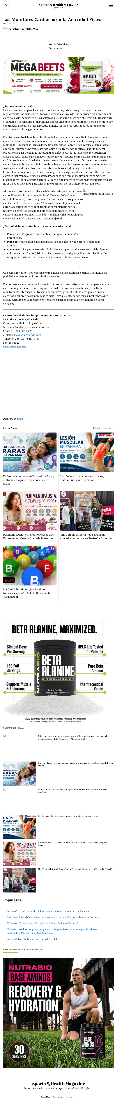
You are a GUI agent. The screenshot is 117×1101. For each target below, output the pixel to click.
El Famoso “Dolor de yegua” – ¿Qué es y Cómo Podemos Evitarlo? (42, 923)
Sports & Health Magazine (58, 4)
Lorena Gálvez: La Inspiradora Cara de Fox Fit (32, 939)
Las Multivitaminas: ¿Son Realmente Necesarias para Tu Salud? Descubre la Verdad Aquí (26, 592)
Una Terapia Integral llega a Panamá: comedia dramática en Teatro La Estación (86, 536)
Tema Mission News (49, 1097)
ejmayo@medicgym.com (26, 335)
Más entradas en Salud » (103, 428)
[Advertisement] (58, 389)
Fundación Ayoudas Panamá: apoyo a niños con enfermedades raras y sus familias (72, 791)
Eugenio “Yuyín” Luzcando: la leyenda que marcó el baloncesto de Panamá (48, 911)
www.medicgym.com (15, 346)
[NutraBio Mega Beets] (58, 93)
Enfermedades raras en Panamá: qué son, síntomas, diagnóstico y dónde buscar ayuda (28, 479)
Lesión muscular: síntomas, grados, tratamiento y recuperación (82, 478)
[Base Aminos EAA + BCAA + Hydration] (58, 1013)
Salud (20, 418)
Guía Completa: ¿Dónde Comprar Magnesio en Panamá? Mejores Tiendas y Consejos (53, 917)
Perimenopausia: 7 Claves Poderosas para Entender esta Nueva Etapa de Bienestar (28, 536)
